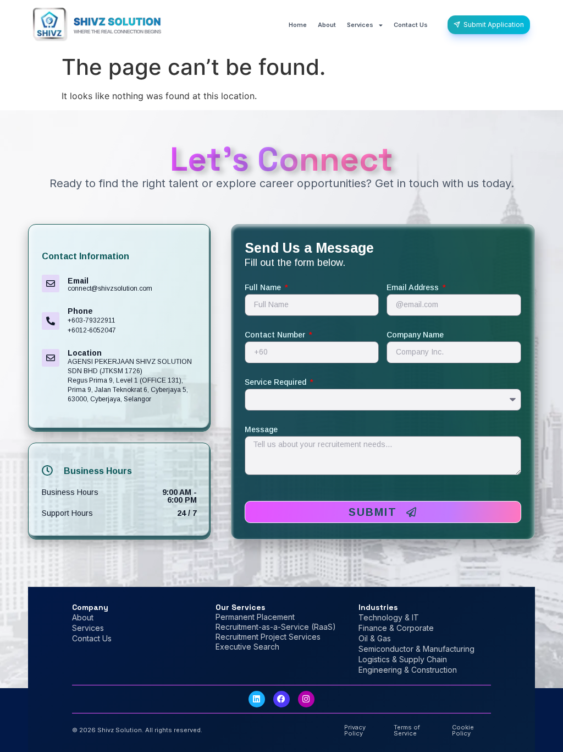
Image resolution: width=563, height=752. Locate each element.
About (327, 25)
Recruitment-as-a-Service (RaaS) (276, 626)
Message (261, 430)
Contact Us (411, 25)
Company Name (415, 335)
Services (360, 25)
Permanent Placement (255, 617)
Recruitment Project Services (268, 636)
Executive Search (247, 646)
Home (298, 25)
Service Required (276, 382)
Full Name (264, 288)
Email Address (414, 288)
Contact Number (276, 335)
